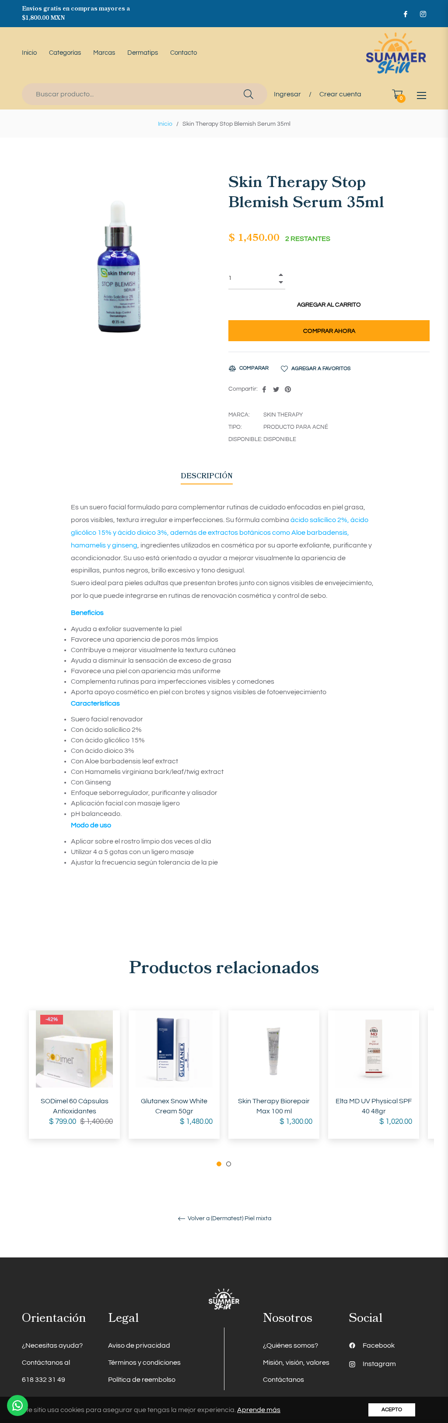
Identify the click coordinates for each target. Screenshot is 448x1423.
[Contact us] (17, 1405)
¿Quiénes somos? (290, 1345)
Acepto (392, 1409)
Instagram (379, 1363)
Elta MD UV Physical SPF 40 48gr (374, 1106)
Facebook (379, 1345)
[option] (74, 1083)
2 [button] (228, 1164)
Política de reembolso (141, 1379)
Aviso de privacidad (139, 1345)
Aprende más (258, 1409)
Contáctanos (283, 1379)
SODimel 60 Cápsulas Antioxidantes (74, 1106)
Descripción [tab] (207, 476)
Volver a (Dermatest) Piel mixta (228, 1218)
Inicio (165, 124)
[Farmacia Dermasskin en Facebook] (405, 14)
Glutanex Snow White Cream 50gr (174, 1106)
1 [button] (219, 1164)
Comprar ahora (329, 331)
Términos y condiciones (144, 1362)
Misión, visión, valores (296, 1362)
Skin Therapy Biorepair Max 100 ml (274, 1106)
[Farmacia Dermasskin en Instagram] (422, 14)
